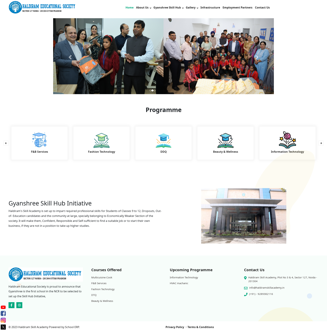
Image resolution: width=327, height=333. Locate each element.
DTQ (94, 295)
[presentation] (6, 143)
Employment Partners (237, 7)
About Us (142, 7)
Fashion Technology (103, 289)
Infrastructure (210, 7)
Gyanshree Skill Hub (167, 7)
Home (130, 7)
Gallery (191, 7)
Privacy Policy (175, 327)
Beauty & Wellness (102, 301)
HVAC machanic (179, 283)
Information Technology (184, 277)
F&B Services (98, 283)
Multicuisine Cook (101, 277)
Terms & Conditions (201, 327)
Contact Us (262, 7)
